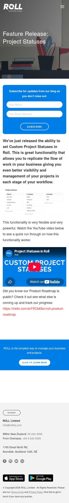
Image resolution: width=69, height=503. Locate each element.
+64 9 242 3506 (31, 438)
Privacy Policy (36, 491)
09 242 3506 (35, 434)
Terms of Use (17, 491)
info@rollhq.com (12, 425)
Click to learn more (34, 362)
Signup (12, 412)
